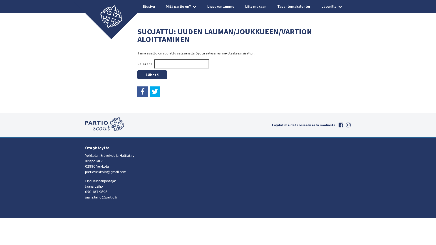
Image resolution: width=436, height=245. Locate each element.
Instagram (348, 125)
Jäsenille (329, 6)
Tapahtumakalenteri (294, 6)
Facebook (341, 125)
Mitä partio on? (178, 6)
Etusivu (149, 6)
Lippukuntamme (220, 6)
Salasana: (145, 64)
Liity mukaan (255, 6)
